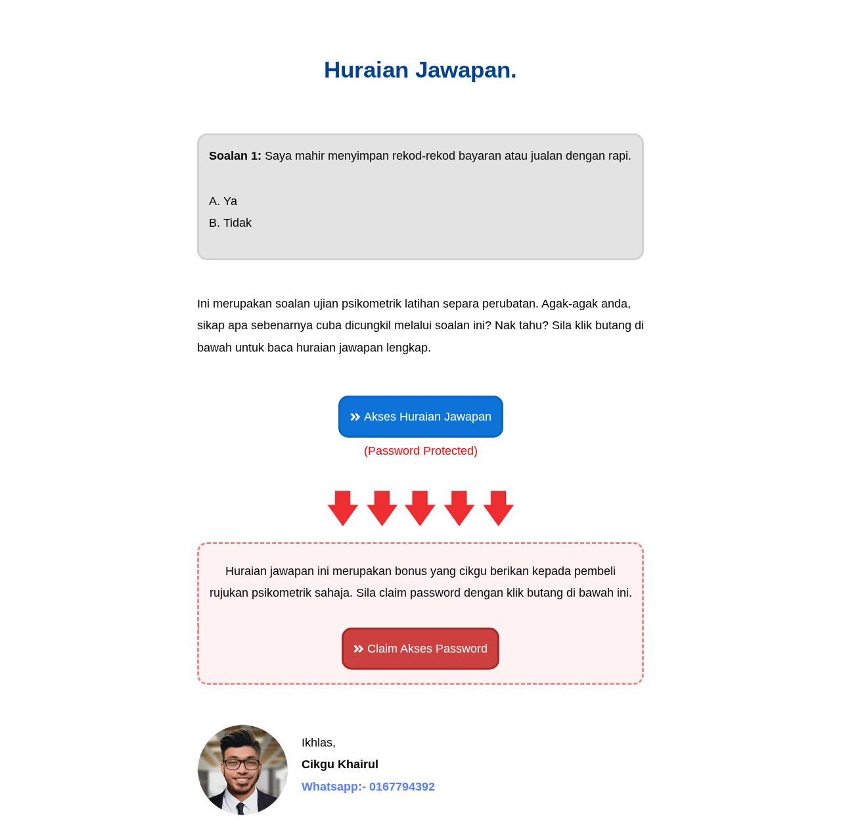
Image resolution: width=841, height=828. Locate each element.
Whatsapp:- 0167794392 (368, 786)
